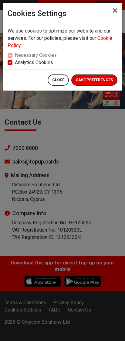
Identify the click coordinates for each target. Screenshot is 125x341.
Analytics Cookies (34, 62)
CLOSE (58, 80)
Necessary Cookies (36, 55)
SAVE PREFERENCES (94, 80)
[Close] (115, 11)
